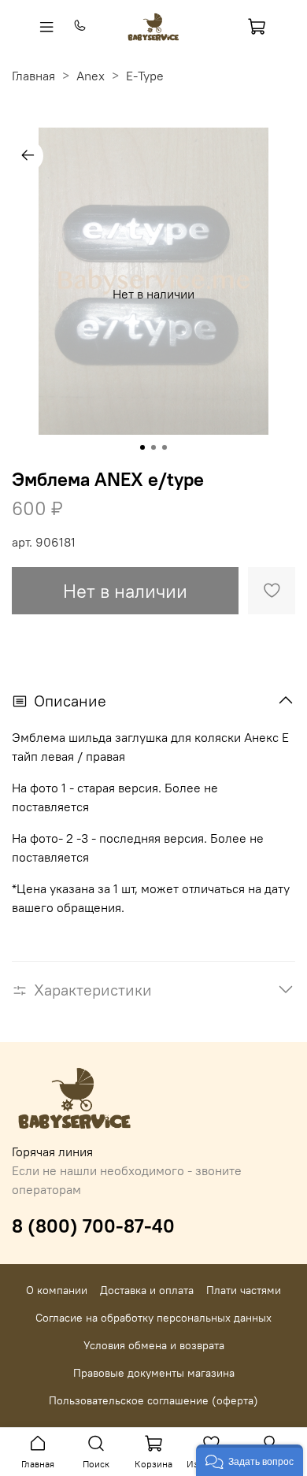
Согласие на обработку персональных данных (153, 1318)
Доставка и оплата (147, 1290)
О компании (56, 1290)
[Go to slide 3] (164, 447)
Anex (90, 75)
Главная (33, 75)
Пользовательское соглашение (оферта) (153, 1400)
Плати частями (243, 1290)
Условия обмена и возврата (153, 1345)
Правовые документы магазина (154, 1373)
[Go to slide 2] (153, 447)
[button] (249, 1460)
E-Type (145, 75)
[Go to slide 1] (142, 447)
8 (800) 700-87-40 (93, 1225)
